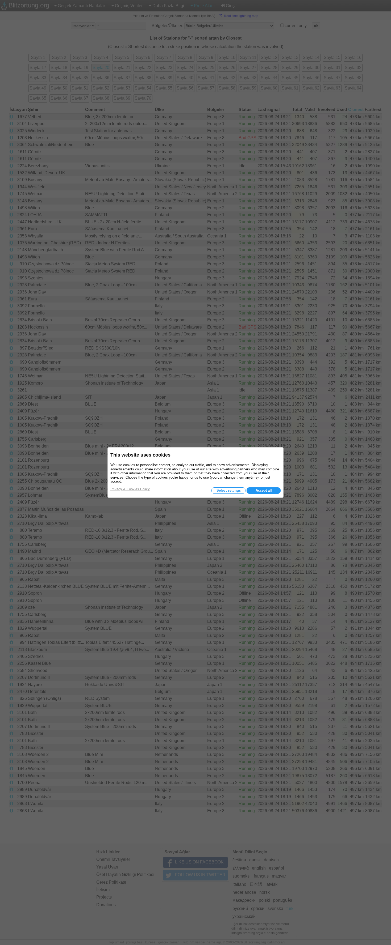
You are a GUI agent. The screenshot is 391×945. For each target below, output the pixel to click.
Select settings (229, 490)
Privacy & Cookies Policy (130, 489)
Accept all (264, 490)
